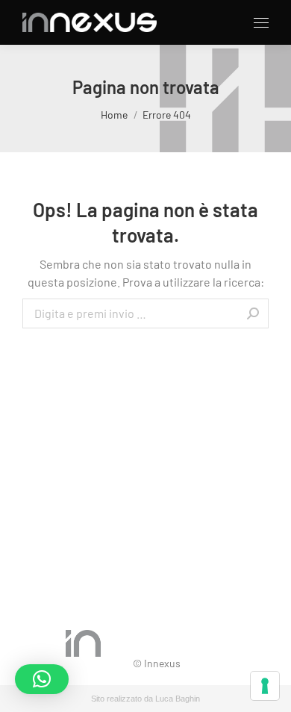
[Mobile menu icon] (261, 23)
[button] (42, 679)
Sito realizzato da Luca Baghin (145, 698)
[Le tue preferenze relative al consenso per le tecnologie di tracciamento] (265, 686)
